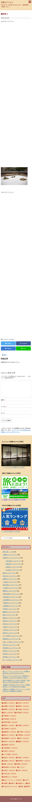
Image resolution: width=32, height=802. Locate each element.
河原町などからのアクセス (11, 558)
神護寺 (28, 786)
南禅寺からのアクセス (10, 621)
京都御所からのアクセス (10, 606)
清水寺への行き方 (23, 703)
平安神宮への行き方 (9, 719)
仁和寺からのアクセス (10, 630)
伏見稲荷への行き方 (22, 712)
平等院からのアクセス (10, 609)
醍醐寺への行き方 (23, 741)
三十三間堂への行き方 (10, 754)
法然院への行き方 (9, 761)
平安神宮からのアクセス (10, 597)
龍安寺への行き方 (9, 735)
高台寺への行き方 (9, 741)
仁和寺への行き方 (9, 751)
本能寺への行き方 (23, 757)
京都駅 (5, 783)
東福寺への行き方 (9, 725)
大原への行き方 (22, 770)
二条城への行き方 (23, 709)
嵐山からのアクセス (9, 573)
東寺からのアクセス (9, 615)
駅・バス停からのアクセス (11, 660)
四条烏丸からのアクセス (13, 564)
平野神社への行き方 (23, 735)
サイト (3, 413)
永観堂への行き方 (23, 725)
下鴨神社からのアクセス (10, 603)
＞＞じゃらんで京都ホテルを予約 (14, 467)
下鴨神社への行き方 (9, 716)
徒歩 (28, 783)
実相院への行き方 (21, 764)
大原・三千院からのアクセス (12, 642)
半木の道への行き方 (9, 773)
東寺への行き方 (24, 738)
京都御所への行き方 (9, 738)
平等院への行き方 (24, 732)
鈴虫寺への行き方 (9, 757)
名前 (3, 400)
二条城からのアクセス (10, 582)
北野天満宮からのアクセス (11, 594)
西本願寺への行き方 (9, 767)
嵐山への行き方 (8, 712)
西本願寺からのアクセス (10, 648)
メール (4, 406)
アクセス (22, 767)
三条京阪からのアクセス (13, 561)
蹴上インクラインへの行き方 (12, 780)
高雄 (21, 786)
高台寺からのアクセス (10, 624)
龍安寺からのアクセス (10, 633)
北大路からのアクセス (13, 570)
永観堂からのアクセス (10, 654)
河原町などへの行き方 (10, 777)
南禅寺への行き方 (23, 706)
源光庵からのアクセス (10, 657)
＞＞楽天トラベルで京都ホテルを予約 (13, 499)
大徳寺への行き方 (9, 770)
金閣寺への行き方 (9, 703)
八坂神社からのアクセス (10, 588)
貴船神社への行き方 (9, 732)
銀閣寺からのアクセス (10, 591)
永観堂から (20, 783)
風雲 (5, 355)
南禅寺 (12, 783)
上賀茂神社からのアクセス (11, 600)
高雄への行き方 (8, 764)
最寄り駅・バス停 (8, 552)
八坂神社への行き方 (9, 728)
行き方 (27, 780)
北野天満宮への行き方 (10, 722)
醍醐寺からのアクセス (10, 612)
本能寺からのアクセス (10, 651)
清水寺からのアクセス (10, 576)
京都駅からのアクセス (10, 555)
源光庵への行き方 (9, 744)
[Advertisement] (16, 94)
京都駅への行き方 (9, 706)
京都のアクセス (7, 2)
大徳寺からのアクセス (10, 627)
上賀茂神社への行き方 (10, 748)
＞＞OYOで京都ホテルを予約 (10, 531)
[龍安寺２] (8, 348)
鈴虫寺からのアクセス (10, 645)
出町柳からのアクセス (13, 567)
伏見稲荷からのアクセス (10, 585)
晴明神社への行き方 (23, 761)
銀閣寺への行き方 (9, 709)
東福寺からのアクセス (10, 618)
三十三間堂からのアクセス (11, 636)
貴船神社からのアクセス (10, 639)
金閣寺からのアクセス (10, 579)
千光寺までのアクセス (10, 786)
